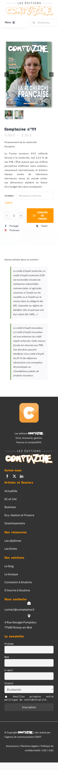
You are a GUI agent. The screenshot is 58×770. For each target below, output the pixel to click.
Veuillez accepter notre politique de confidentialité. (29, 698)
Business (10, 507)
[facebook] (7, 476)
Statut (8, 683)
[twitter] (14, 476)
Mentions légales (30, 745)
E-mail (8, 670)
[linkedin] (21, 476)
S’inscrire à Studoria (17, 590)
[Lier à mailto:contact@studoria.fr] (29, 603)
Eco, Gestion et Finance (19, 515)
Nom (6, 656)
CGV (44, 750)
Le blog (9, 566)
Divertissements (14, 523)
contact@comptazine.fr (19, 609)
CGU (51, 750)
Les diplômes (12, 540)
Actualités (10, 491)
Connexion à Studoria (18, 582)
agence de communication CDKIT (23, 736)
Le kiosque (11, 574)
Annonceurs (12, 745)
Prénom (8, 643)
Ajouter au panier (42, 215)
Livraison (9, 195)
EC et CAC (10, 499)
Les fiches (10, 548)
